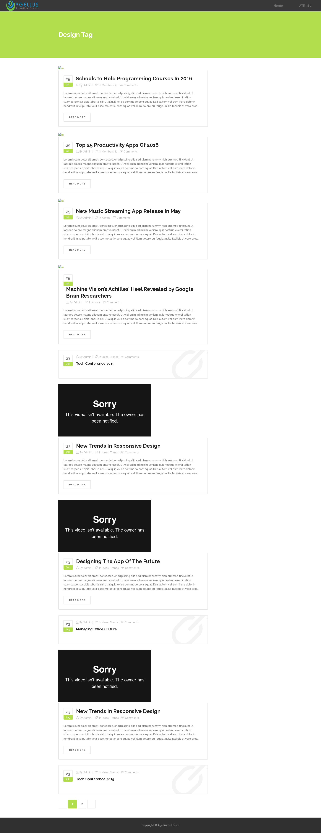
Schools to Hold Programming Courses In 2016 (134, 79)
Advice (106, 217)
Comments (131, 85)
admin (87, 85)
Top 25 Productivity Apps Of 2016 (117, 145)
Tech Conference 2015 (95, 363)
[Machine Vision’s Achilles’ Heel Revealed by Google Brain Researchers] (61, 267)
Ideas (105, 356)
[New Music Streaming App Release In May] (61, 200)
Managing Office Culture (96, 629)
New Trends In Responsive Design (118, 446)
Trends (114, 356)
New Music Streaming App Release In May (128, 211)
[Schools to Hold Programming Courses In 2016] (61, 68)
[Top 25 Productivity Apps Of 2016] (61, 134)
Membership (109, 85)
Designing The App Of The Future (118, 561)
